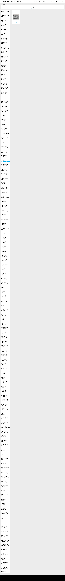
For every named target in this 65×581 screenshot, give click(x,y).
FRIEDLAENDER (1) (5, 228)
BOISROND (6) (4, 71)
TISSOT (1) (5, 522)
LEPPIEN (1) (3, 346)
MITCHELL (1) (4, 392)
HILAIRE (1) (4, 270)
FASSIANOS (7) (4, 211)
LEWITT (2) (3, 347)
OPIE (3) (3, 413)
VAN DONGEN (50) (4, 539)
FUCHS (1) (3, 232)
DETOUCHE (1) (4, 173)
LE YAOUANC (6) (4, 336)
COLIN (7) (3, 142)
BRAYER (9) (3, 93)
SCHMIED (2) (5, 477)
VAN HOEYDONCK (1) (5, 540)
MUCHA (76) (4, 404)
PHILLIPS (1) (4, 423)
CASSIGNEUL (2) (5, 116)
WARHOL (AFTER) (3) (5, 562)
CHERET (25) (4, 128)
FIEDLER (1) (4, 214)
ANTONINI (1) (4, 25)
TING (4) (3, 518)
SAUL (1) (3, 471)
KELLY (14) (4, 301)
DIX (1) (3, 182)
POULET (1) (4, 435)
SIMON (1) (4, 486)
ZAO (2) (3, 571)
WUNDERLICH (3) (4, 568)
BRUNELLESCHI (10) (4, 97)
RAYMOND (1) (4, 446)
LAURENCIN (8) (4, 328)
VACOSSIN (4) (5, 536)
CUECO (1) (3, 156)
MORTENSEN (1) (4, 401)
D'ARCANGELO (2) (4, 159)
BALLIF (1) (3, 43)
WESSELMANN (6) (4, 566)
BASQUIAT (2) (5, 48)
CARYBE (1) (3, 114)
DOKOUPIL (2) (4, 183)
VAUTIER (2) (4, 544)
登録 (53, 1)
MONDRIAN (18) (4, 396)
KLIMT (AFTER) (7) (5, 309)
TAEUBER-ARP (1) (5, 509)
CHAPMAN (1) (5, 125)
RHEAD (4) (4, 455)
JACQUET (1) (4, 284)
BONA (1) (2, 73)
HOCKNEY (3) (4, 273)
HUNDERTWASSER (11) (4, 277)
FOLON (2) (4, 219)
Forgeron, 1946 (16, 21)
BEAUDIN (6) (4, 51)
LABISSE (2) (3, 319)
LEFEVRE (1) (4, 338)
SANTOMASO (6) (5, 468)
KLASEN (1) (3, 306)
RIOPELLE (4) (4, 458)
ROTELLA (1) (4, 462)
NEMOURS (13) (4, 409)
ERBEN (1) (3, 201)
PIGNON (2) (4, 428)
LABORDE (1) (4, 320)
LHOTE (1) (3, 349)
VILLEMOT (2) (4, 555)
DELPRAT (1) (4, 170)
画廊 (18, 1)
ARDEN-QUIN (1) (5, 30)
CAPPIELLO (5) (4, 110)
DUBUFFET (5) (4, 193)
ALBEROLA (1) (5, 15)
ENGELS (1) (3, 200)
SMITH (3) (3, 489)
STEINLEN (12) (4, 501)
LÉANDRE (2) (4, 337)
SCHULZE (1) (4, 480)
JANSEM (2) (3, 286)
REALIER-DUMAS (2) (5, 449)
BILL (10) (3, 64)
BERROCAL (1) (4, 57)
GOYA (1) (4, 246)
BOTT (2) (3, 78)
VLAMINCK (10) (5, 558)
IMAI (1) (4, 279)
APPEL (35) (3, 26)
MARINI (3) (4, 374)
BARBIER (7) (4, 46)
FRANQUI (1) (4, 224)
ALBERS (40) (3, 16)
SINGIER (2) (4, 487)
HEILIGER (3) (4, 264)
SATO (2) (3, 469)
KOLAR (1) (3, 313)
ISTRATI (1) (4, 283)
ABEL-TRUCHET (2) (5, 11)
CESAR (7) (4, 119)
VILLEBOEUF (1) (4, 554)
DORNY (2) (4, 188)
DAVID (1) (4, 161)
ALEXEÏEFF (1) (4, 19)
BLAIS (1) (4, 65)
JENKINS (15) (3, 287)
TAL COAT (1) (4, 512)
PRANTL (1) (3, 436)
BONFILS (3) (4, 74)
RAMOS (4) (3, 439)
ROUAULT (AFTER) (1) (5, 465)
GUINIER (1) (3, 255)
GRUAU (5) (3, 251)
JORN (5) (3, 292)
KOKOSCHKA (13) (5, 311)
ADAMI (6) (3, 12)
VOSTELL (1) (3, 559)
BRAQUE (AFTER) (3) (5, 89)
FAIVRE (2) (3, 207)
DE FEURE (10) (4, 164)
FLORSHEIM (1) (4, 218)
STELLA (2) (3, 503)
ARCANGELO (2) (3, 29)
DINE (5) (3, 179)
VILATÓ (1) (3, 553)
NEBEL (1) (3, 408)
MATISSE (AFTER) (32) (5, 385)
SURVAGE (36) (4, 504)
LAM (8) (3, 324)
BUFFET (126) (4, 101)
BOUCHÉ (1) (4, 79)
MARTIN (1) (3, 377)
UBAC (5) (3, 532)
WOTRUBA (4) (4, 567)
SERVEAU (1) (4, 481)
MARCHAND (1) (4, 373)
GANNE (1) (3, 233)
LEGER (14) (4, 340)
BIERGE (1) (3, 62)
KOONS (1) (3, 314)
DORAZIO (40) (4, 187)
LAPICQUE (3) (4, 327)
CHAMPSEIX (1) (4, 124)
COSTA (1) (4, 152)
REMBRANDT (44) (5, 454)
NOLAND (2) (4, 410)
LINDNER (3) (4, 351)
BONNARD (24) (4, 75)
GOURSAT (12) (4, 244)
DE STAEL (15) (4, 165)
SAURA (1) (4, 472)
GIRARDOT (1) (5, 238)
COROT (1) (5, 151)
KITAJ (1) (3, 304)
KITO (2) (3, 305)
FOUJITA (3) (5, 221)
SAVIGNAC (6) (4, 473)
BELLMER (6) (3, 53)
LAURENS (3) (4, 329)
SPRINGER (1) (4, 496)
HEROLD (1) (4, 269)
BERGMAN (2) (4, 56)
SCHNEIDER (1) (4, 478)
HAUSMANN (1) (4, 261)
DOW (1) (4, 191)
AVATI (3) (3, 35)
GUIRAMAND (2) (4, 256)
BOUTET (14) (4, 80)
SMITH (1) (3, 490)
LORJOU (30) (4, 358)
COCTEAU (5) (4, 139)
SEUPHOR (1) (4, 482)
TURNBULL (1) (4, 531)
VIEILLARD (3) (4, 549)
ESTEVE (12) (4, 205)
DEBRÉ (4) (3, 166)
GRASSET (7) (4, 247)
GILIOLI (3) (3, 237)
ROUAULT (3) (4, 463)
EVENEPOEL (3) (4, 206)
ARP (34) (3, 33)
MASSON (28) (4, 382)
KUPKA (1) (3, 318)
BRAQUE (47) (4, 87)
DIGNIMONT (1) (4, 178)
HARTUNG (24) (4, 260)
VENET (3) (3, 546)
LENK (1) (3, 342)
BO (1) (2, 69)
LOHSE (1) (4, 355)
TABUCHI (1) (4, 508)
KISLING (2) (4, 302)
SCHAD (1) (4, 476)
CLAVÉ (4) (3, 138)
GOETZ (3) (3, 241)
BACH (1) (3, 37)
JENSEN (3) (3, 288)
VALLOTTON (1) (4, 537)
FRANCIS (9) (3, 223)
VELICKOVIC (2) (5, 545)
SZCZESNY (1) (3, 507)
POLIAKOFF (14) (4, 432)
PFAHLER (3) (4, 422)
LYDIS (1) (3, 364)
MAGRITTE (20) (4, 367)
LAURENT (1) (4, 331)
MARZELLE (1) (4, 381)
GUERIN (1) (4, 252)
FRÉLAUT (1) (3, 225)
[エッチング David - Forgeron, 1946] (16, 15)
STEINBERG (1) (4, 499)
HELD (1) (2, 265)
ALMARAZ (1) (4, 20)
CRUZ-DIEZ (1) (4, 155)
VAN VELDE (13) (4, 541)
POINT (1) (4, 431)
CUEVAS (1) (4, 157)
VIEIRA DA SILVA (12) (4, 551)
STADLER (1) (3, 498)
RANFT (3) (3, 441)
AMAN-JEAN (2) (4, 21)
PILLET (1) (3, 430)
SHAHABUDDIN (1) (5, 485)
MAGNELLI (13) (4, 365)
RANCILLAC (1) (4, 440)
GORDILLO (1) (4, 242)
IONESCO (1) (4, 282)
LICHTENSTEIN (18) (4, 350)
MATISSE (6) (4, 383)
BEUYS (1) (3, 61)
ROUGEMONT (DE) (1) (5, 467)
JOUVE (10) (3, 293)
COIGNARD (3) (4, 141)
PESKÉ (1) (3, 421)
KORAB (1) (3, 315)
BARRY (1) (3, 47)
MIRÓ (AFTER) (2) (4, 391)
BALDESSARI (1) (4, 42)
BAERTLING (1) (4, 39)
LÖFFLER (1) (4, 354)
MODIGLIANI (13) (5, 394)
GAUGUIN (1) (4, 234)
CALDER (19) (4, 105)
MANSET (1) (3, 372)
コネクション (58, 1)
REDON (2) (3, 450)
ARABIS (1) (3, 28)
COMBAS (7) (4, 143)
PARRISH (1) (4, 419)
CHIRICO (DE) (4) (4, 132)
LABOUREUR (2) (5, 322)
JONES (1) (3, 291)
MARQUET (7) (4, 376)
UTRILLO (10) (4, 535)
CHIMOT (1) (4, 130)
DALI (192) (4, 160)
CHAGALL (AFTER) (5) (5, 121)
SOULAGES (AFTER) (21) (5, 495)
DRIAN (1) (4, 192)
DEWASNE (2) (4, 174)
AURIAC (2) (4, 34)
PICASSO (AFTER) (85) (5, 427)
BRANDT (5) (4, 84)
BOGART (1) (4, 70)
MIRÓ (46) (3, 390)
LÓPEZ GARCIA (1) (5, 356)
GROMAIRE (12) (4, 250)
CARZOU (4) (3, 115)
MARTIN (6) (4, 378)
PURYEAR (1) (4, 437)
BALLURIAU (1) (4, 44)
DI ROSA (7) (4, 175)
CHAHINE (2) (4, 123)
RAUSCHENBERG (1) (5, 444)
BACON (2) (4, 38)
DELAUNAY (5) (4, 169)
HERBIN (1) (4, 268)
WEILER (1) (3, 564)
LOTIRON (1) (4, 359)
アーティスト (13, 1)
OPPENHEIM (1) (4, 414)
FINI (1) (3, 215)
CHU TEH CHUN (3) (4, 134)
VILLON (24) (4, 557)
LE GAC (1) (3, 333)
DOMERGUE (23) (4, 185)
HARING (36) (4, 259)
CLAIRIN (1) (5, 137)
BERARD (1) (4, 55)
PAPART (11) (3, 418)
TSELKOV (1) (4, 530)
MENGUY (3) (4, 387)
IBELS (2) (4, 278)
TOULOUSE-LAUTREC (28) (4, 527)
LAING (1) (3, 323)
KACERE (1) (3, 295)
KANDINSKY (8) (4, 296)
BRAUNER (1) (4, 92)
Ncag (2, 4)
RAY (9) (3, 445)
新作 (21, 1)
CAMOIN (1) (4, 107)
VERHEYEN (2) (3, 548)
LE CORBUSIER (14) (4, 332)
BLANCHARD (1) (4, 66)
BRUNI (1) (3, 98)
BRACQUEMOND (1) (5, 82)
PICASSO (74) (4, 426)
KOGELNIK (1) (4, 310)
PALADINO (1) (4, 417)
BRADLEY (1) (4, 83)
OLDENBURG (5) (4, 412)
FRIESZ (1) (5, 230)
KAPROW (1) (3, 300)
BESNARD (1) (4, 60)
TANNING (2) (4, 513)
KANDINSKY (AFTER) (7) (4, 298)
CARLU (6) (3, 111)
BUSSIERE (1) (4, 102)
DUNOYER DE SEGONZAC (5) (5, 198)
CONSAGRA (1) (4, 147)
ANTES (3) (3, 24)
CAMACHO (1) (4, 106)
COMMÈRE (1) (4, 146)
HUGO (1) (4, 274)
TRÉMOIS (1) (4, 528)
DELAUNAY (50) (4, 168)
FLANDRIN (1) (4, 216)
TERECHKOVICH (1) (5, 517)
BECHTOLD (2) (4, 52)
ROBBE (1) (3, 459)
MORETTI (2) (4, 400)
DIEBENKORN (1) (5, 177)
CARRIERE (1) (4, 112)
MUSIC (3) (3, 405)
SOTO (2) (4, 491)
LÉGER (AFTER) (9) (5, 341)
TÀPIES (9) (3, 514)
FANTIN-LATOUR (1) (4, 210)
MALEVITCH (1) (4, 368)
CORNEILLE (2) (5, 148)
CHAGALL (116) (4, 120)
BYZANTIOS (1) (5, 103)
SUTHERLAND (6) (5, 505)
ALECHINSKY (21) (4, 17)
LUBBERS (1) (4, 360)
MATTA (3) (4, 386)
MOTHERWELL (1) (5, 403)
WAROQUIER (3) (5, 563)
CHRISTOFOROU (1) (5, 133)
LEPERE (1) (4, 345)
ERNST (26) (3, 202)
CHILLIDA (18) (4, 129)
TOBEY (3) (3, 523)
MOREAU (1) (4, 399)
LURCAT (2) (3, 363)
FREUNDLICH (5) (4, 227)
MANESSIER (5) (4, 369)
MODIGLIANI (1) (4, 395)
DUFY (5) (3, 196)
